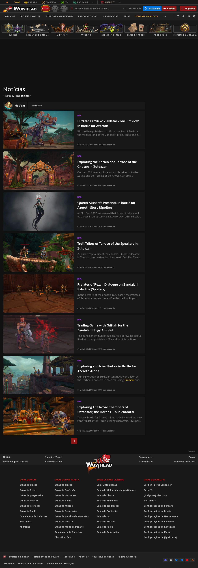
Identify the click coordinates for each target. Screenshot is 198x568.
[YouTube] (187, 560)
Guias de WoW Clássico (110, 479)
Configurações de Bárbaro (158, 505)
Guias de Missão (64, 505)
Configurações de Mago (157, 532)
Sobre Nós (69, 556)
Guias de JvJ (103, 516)
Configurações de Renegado (159, 526)
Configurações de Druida (157, 511)
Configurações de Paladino (159, 521)
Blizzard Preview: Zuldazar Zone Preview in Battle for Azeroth (108, 123)
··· (93, 2)
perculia (111, 144)
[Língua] (194, 16)
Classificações (63, 537)
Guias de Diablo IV (154, 479)
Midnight (25, 526)
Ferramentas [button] (110, 16)
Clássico (51, 2)
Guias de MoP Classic (67, 479)
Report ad (191, 451)
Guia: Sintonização (107, 484)
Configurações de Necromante (161, 516)
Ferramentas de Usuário (46, 556)
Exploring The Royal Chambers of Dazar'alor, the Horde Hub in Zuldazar (105, 409)
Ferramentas (146, 457)
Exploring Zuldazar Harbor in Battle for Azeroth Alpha (106, 368)
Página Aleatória (127, 556)
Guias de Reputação (66, 511)
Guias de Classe (28, 484)
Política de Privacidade (30, 563)
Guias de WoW (28, 479)
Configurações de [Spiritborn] (160, 537)
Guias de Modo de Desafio (69, 526)
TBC (67, 2)
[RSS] (192, 560)
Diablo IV (110, 2)
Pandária (82, 2)
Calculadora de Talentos (33, 516)
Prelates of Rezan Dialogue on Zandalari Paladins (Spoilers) (107, 287)
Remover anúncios (147, 16)
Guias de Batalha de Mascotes (72, 516)
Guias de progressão (31, 495)
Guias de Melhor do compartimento (116, 490)
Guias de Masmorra (65, 495)
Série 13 (148, 490)
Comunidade (146, 461)
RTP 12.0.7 (64, 8)
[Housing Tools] (53, 457)
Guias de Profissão (30, 505)
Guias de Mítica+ (29, 500)
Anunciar (83, 556)
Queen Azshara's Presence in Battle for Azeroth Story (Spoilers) (106, 205)
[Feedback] (188, 16)
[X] (171, 560)
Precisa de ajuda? (19, 556)
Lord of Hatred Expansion (158, 484)
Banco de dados (87, 16)
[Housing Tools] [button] (30, 16)
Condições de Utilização (60, 563)
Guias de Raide (28, 511)
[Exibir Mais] (165, 16)
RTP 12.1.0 (55, 8)
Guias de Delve (28, 490)
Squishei (111, 431)
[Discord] (165, 560)
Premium (9, 563)
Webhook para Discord (59, 16)
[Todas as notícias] (7, 2)
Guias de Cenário (64, 521)
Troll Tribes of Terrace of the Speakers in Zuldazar (107, 246)
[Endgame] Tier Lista (155, 495)
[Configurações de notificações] (183, 16)
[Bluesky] (176, 560)
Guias (127, 16)
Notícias (10, 16)
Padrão (32, 2)
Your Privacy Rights (103, 556)
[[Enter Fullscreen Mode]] (178, 16)
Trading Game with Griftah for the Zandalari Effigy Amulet (102, 328)
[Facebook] (181, 560)
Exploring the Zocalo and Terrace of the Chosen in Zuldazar (107, 164)
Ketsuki (110, 267)
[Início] (21, 8)
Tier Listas (26, 521)
